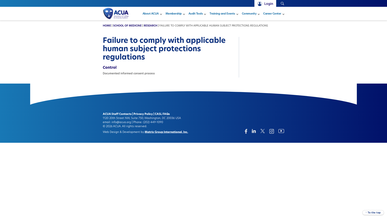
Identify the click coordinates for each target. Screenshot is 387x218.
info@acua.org (121, 122)
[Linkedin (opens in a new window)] (254, 131)
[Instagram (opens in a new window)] (271, 131)
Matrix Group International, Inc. (166, 132)
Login (268, 4)
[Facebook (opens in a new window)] (246, 131)
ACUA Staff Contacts (117, 114)
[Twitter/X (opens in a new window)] (262, 131)
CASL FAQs (162, 114)
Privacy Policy (143, 114)
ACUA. (117, 126)
